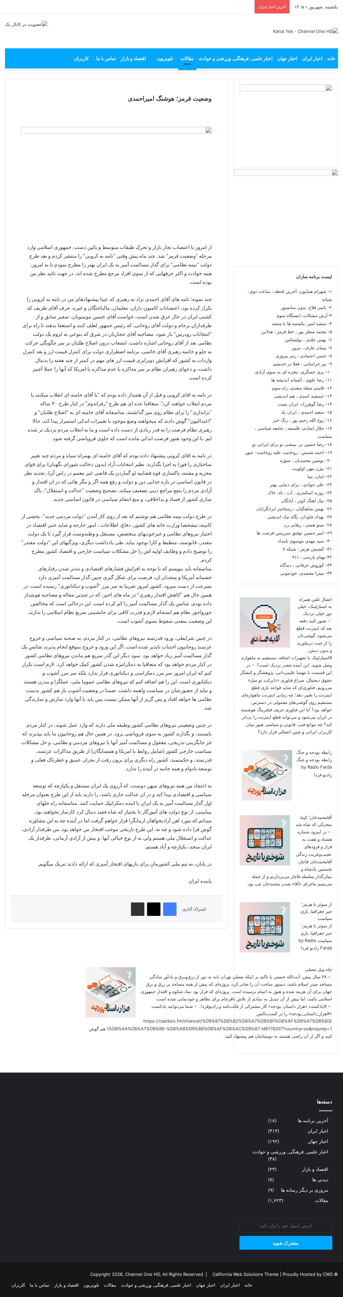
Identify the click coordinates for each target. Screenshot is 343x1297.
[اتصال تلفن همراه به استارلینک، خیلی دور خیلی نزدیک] (265, 645)
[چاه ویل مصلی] (110, 1016)
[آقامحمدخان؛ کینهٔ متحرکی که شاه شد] (265, 864)
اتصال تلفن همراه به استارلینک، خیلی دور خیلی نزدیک (314, 606)
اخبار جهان (287, 58)
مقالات (187, 58)
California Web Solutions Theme (245, 1274)
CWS (328, 1274)
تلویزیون (165, 58)
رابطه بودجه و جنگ (314, 752)
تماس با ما (106, 58)
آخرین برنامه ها (313, 1120)
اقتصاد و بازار (133, 58)
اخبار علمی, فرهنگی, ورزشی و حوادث (236, 58)
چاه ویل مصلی (318, 969)
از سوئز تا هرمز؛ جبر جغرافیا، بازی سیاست (316, 911)
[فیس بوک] (170, 909)
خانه (331, 58)
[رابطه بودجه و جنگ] (267, 798)
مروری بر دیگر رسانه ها (304, 1190)
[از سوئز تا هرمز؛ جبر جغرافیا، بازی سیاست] (265, 950)
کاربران (81, 58)
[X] (153, 909)
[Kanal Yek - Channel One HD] (305, 31)
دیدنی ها (320, 1179)
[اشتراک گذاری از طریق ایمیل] (137, 909)
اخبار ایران (312, 58)
